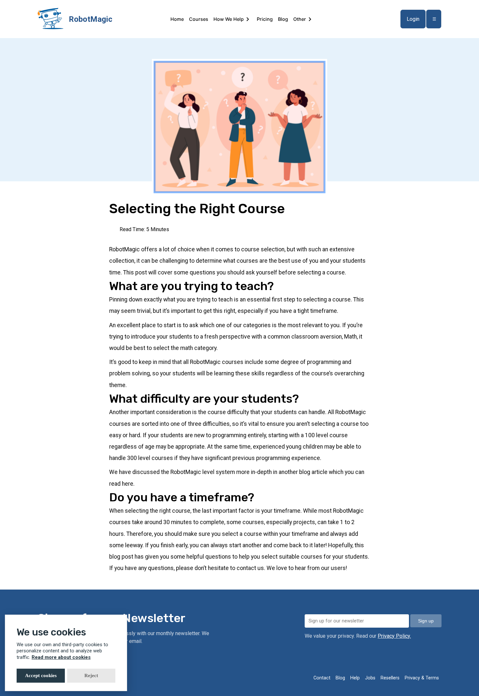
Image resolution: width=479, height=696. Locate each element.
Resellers (390, 678)
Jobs (370, 678)
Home (177, 19)
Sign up (426, 620)
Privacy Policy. (394, 636)
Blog (283, 19)
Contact (321, 678)
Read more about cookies (61, 657)
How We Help (228, 19)
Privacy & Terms (422, 678)
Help (355, 678)
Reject (91, 675)
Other (299, 19)
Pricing (265, 19)
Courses (198, 19)
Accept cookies (41, 675)
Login (413, 19)
